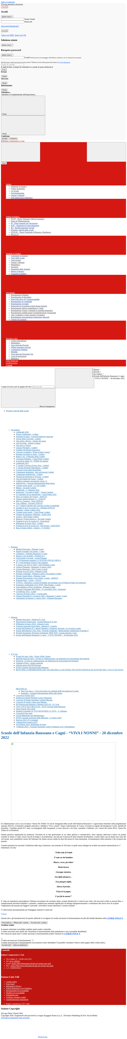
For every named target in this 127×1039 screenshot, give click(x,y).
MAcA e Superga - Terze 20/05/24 (29, 501)
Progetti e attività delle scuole (17, 411)
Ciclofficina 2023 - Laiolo (26, 591)
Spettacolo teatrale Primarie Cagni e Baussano (34, 698)
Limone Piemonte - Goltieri (26, 448)
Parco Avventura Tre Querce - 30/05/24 (31, 497)
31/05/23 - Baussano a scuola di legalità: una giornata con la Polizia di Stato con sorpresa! (51, 583)
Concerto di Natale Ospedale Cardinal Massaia (34, 700)
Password (28, 22)
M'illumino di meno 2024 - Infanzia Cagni (32, 624)
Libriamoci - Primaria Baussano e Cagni (31, 554)
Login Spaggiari (64, 62)
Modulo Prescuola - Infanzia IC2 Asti (30, 619)
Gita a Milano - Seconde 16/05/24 (29, 503)
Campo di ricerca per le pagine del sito (16, 387)
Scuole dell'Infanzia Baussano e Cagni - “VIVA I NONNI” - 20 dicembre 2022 (47, 635)
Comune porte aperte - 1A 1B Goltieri (31, 486)
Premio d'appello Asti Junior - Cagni (30, 551)
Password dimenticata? (10, 26)
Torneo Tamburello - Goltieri (27, 434)
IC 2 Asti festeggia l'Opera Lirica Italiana (32, 563)
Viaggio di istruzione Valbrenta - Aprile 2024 (33, 514)
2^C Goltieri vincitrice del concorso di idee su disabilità (37, 506)
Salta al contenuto (8, 2)
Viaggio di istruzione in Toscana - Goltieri (32, 477)
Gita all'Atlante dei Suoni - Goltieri (29, 479)
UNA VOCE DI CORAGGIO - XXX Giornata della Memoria (40, 707)
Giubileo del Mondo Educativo (28, 450)
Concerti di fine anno (24, 713)
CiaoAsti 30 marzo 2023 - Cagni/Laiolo (31, 594)
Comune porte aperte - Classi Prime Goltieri (33, 512)
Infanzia (14, 617)
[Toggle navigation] (20, 152)
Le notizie (98, 374)
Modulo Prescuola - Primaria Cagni (30, 549)
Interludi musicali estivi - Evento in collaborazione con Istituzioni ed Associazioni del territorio (52, 659)
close (4, 163)
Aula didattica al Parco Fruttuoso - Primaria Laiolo (35, 587)
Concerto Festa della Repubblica (28, 470)
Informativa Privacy (13, 986)
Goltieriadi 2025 (22, 463)
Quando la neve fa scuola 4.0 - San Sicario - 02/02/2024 (38, 526)
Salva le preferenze (20, 945)
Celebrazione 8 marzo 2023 (26, 722)
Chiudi (4, 76)
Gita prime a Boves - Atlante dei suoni (31, 441)
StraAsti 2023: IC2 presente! (27, 720)
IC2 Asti (14, 654)
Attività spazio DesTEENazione (28, 665)
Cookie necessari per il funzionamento (16, 940)
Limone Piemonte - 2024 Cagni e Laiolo (32, 569)
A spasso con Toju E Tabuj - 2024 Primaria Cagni (35, 565)
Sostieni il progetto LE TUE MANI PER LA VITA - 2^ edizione (41, 711)
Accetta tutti (39, 923)
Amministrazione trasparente (17, 1000)
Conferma (13, 139)
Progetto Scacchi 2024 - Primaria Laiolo (31, 571)
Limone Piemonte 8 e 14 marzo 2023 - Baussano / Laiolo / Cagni (41, 596)
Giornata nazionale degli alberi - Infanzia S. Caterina (36, 626)
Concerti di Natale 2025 (25, 695)
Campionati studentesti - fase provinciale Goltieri (35, 472)
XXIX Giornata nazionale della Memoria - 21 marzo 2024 (38, 718)
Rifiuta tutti (21, 923)
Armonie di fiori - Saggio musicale (29, 663)
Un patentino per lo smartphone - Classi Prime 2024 (36, 494)
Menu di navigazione (46, 406)
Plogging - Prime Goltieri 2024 (28, 510)
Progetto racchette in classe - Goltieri (30, 454)
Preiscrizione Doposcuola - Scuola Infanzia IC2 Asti (36, 622)
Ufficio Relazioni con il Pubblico (19, 988)
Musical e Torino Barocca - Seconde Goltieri (33, 519)
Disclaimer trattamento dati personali (15, 1018)
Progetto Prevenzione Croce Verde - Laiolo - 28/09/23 (37, 578)
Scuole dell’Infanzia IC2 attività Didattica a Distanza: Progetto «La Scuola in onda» (48, 628)
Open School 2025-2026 (25, 709)
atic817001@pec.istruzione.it (32, 966)
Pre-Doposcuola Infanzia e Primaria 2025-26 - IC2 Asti (37, 704)
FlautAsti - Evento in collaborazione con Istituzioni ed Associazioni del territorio (47, 661)
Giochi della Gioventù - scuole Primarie (31, 558)
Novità (96, 372)
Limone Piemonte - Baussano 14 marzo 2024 (33, 567)
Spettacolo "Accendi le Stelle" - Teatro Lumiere (34, 492)
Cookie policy (11, 982)
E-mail (27, 57)
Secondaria (15, 430)
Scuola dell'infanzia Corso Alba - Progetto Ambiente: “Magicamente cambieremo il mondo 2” (52, 631)
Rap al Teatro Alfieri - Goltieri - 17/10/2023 (33, 528)
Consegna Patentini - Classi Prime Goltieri (32, 459)
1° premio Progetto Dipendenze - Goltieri (32, 468)
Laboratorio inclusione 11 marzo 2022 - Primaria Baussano (39, 598)
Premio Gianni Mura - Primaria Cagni (30, 576)
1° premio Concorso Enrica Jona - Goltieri (32, 465)
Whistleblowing (12, 995)
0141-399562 (14, 961)
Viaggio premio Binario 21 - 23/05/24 (30, 499)
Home (96, 369)
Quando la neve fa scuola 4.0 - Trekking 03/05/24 (35, 508)
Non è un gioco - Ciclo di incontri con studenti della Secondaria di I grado (50, 691)
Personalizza (6, 923)
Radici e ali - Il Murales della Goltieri (30, 457)
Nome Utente (29, 19)
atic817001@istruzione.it (31, 963)
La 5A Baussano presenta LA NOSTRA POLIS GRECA (38, 560)
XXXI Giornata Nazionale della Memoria (32, 668)
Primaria (14, 547)
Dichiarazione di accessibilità (17, 991)
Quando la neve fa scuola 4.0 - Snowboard (32, 521)
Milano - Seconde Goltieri (26, 488)
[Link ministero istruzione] (12, 4)
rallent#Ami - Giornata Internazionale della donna (35, 483)
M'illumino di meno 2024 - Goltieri (29, 523)
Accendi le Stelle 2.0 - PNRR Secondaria (32, 461)
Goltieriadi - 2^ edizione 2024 (27, 490)
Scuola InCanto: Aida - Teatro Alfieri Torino (33, 656)
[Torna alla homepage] (63, 141)
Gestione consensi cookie (16, 997)
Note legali (10, 984)
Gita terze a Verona (23, 445)
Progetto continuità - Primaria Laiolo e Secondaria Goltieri (38, 574)
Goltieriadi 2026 (22, 432)
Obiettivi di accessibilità (15, 993)
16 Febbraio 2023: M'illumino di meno (31, 724)
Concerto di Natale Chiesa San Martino (31, 702)
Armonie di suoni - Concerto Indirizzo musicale (34, 437)
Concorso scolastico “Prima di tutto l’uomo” (33, 452)
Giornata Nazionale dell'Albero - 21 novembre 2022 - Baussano (41, 589)
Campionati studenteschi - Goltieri (29, 474)
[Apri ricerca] (106, 152)
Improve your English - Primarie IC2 (30, 556)
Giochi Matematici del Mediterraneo (30, 716)
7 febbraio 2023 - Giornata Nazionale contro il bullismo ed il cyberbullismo (45, 727)
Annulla (4, 139)
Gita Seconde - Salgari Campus (28, 443)
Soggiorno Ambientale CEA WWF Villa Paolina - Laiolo (38, 585)
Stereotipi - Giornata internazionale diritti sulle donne (41, 693)
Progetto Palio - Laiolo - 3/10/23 (28, 580)
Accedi (4, 7)
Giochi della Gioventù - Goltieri (28, 439)
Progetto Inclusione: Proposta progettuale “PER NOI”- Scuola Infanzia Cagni (46, 633)
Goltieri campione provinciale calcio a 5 (31, 481)
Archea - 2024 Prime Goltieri (27, 517)
